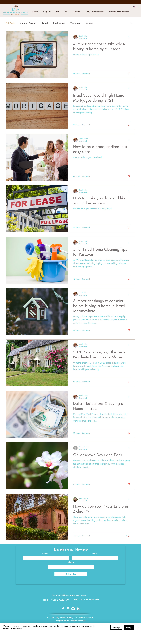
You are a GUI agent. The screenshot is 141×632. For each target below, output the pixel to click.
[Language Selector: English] (136, 7)
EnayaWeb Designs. (76, 620)
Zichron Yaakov (28, 22)
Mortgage (75, 22)
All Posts (10, 22)
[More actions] (129, 37)
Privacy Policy (16, 628)
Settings (116, 627)
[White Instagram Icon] (68, 608)
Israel (45, 22)
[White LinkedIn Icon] (78, 608)
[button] (34, 11)
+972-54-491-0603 (89, 599)
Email (94, 553)
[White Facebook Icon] (63, 608)
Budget (89, 22)
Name (45, 553)
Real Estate (59, 22)
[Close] (137, 627)
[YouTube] (73, 608)
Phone (71, 562)
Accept (129, 627)
